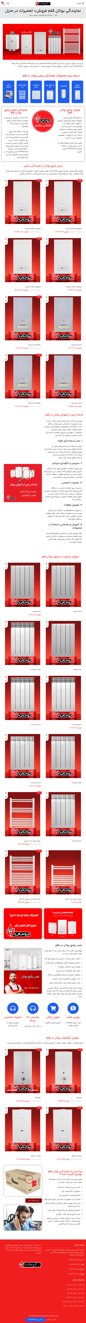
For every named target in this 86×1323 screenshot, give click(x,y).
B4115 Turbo (77, 1156)
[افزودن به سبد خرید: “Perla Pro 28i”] (47, 355)
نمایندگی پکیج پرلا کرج (75, 1293)
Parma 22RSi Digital (74, 228)
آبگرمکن (63, 86)
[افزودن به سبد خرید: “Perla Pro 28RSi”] (6, 355)
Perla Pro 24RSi (35, 345)
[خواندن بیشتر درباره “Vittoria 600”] (47, 793)
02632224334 (74, 1264)
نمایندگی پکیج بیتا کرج (75, 1289)
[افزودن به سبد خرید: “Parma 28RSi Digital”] (6, 239)
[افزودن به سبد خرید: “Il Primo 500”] (47, 677)
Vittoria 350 (76, 782)
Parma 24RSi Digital (33, 228)
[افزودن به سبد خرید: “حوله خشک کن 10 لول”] (6, 793)
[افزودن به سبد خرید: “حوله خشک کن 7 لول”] (47, 851)
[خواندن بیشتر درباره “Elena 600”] (47, 622)
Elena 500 (37, 611)
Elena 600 (78, 669)
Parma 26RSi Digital (74, 287)
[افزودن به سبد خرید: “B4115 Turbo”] (47, 1108)
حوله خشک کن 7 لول (73, 899)
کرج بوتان (42, 1315)
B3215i (38, 1098)
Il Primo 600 (36, 724)
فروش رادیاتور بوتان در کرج (73, 1306)
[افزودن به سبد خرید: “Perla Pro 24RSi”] (6, 297)
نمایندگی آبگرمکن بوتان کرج (73, 1301)
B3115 (79, 1098)
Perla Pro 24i (76, 345)
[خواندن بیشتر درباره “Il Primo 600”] (6, 677)
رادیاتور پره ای (49, 86)
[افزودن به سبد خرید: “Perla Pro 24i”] (47, 297)
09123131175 (73, 1269)
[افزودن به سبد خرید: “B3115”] (47, 1050)
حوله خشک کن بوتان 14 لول (30, 899)
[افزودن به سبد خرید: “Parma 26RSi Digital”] (47, 239)
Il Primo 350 (36, 669)
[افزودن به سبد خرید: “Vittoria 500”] (6, 735)
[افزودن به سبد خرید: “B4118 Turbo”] (6, 1108)
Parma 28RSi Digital (33, 287)
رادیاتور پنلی (36, 86)
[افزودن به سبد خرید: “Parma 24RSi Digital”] (6, 181)
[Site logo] (43, 3)
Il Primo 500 (77, 724)
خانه (56, 15)
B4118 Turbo (36, 1156)
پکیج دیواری (77, 86)
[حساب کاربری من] (8, 3)
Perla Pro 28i (76, 403)
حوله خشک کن (22, 86)
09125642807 (73, 1274)
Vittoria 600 (77, 841)
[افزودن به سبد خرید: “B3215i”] (6, 1050)
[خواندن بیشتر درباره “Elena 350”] (47, 563)
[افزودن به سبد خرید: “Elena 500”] (6, 563)
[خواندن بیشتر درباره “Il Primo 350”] (6, 622)
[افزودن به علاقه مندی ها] (47, 185)
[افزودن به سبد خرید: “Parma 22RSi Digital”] (47, 181)
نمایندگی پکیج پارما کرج (75, 1297)
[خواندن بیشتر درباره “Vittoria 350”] (47, 735)
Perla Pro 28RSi (35, 403)
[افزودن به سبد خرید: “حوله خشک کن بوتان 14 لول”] (6, 851)
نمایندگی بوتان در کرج (75, 1284)
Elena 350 (77, 611)
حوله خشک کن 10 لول (32, 841)
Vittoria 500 (36, 782)
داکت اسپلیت (8, 86)
